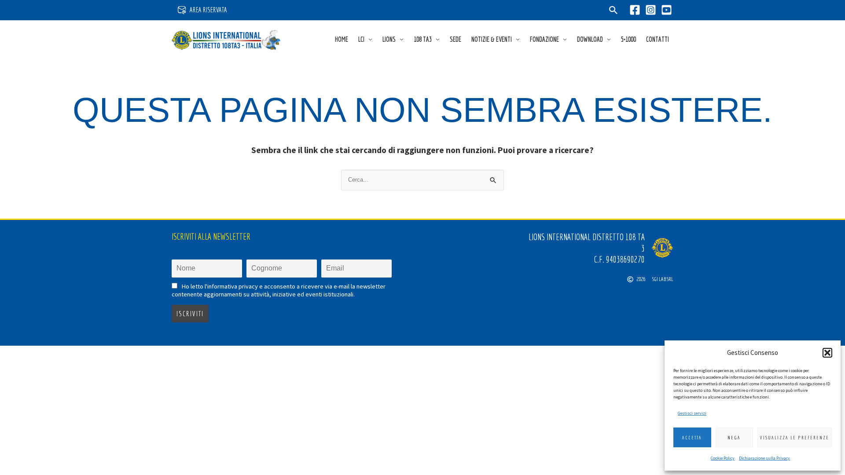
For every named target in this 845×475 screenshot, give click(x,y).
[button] (827, 352)
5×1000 (628, 39)
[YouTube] (666, 10)
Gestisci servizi (692, 413)
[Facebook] (635, 10)
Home (341, 39)
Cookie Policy (723, 458)
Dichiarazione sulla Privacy (764, 458)
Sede (455, 39)
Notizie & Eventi (491, 39)
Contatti (657, 39)
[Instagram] (651, 10)
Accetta (692, 437)
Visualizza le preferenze (794, 437)
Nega (734, 437)
